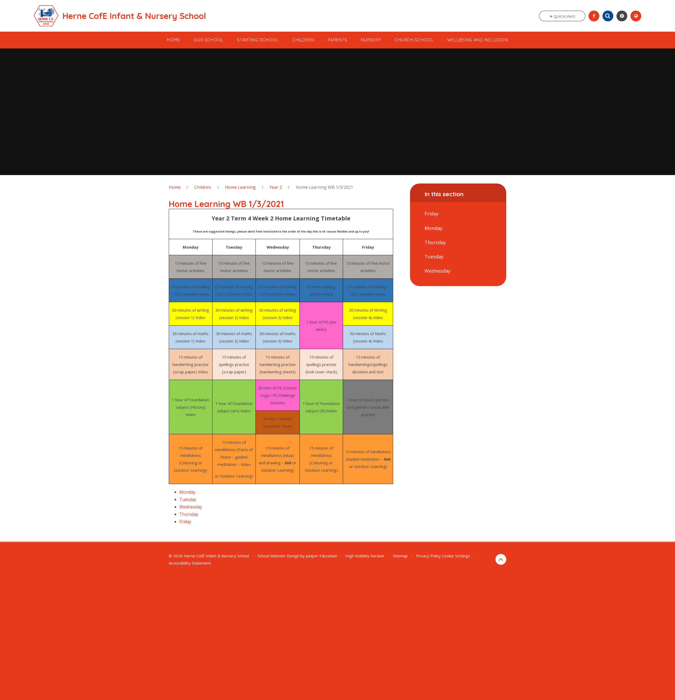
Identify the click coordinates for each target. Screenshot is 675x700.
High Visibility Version (364, 555)
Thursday (188, 514)
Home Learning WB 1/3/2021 (324, 187)
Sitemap (400, 555)
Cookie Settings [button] (456, 555)
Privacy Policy (428, 555)
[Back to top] (500, 559)
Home (175, 187)
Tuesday (187, 499)
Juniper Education (321, 555)
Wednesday (190, 507)
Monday (187, 492)
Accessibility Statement (190, 563)
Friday (185, 521)
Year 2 (275, 187)
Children (202, 187)
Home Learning (240, 187)
